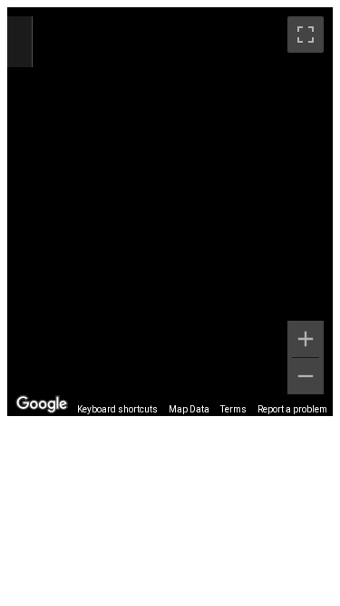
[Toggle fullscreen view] (305, 34)
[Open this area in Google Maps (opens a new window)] (42, 404)
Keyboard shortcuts (117, 409)
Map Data (189, 409)
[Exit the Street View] (19, 42)
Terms (233, 409)
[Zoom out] (305, 376)
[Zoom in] (305, 339)
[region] (170, 211)
